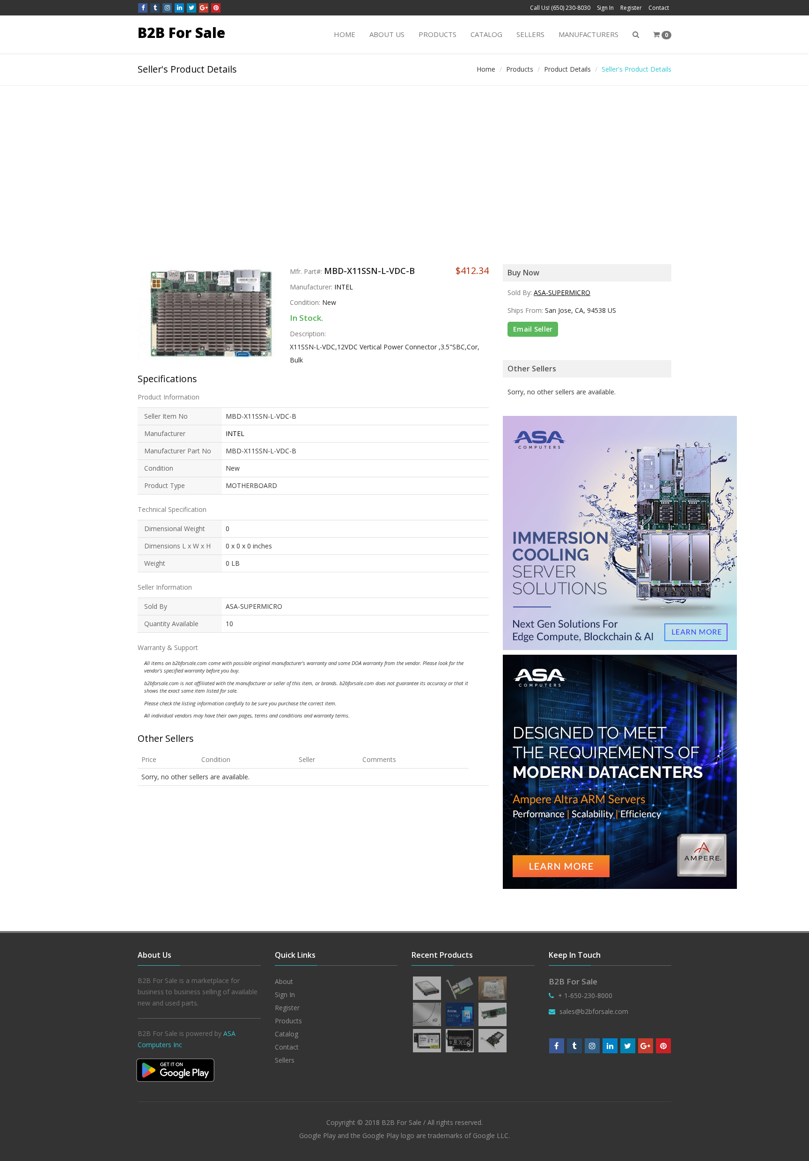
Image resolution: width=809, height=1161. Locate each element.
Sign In (605, 8)
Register (631, 8)
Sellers (530, 34)
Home (344, 34)
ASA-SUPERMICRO (562, 292)
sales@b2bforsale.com (593, 1011)
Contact (658, 8)
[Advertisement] (404, 156)
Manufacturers (588, 34)
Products (437, 34)
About (284, 981)
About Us (386, 34)
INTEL (343, 286)
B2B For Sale (181, 32)
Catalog (486, 34)
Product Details (567, 69)
